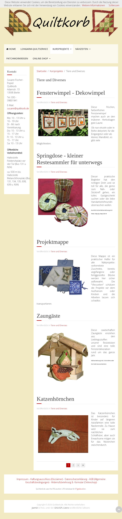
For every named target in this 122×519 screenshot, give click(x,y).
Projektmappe (52, 242)
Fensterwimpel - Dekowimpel (71, 93)
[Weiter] (78, 465)
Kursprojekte (61, 48)
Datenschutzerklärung (76, 479)
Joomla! (35, 507)
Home (12, 48)
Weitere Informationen (93, 5)
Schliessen (114, 5)
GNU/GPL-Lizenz (61, 507)
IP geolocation (80, 489)
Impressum (22, 479)
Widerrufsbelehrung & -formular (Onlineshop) (74, 482)
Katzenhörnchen (55, 399)
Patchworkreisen (17, 58)
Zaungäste (48, 316)
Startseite (42, 71)
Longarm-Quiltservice (34, 48)
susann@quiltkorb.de (18, 108)
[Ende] (83, 465)
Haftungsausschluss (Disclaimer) (46, 479)
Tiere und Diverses (59, 102)
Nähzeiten (81, 48)
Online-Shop (40, 58)
